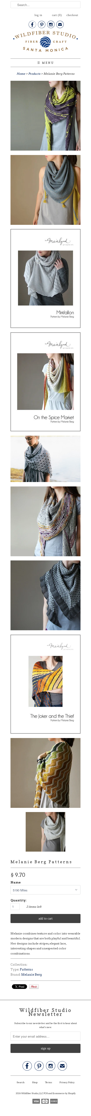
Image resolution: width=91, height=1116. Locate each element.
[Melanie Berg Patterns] (45, 116)
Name (15, 882)
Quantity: (18, 900)
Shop (35, 1082)
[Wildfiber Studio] (45, 42)
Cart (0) (57, 15)
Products (34, 73)
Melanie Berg (31, 974)
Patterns (26, 969)
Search (20, 1082)
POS (46, 1093)
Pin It (34, 986)
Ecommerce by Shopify (64, 1093)
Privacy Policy (67, 1082)
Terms (48, 1082)
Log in (38, 15)
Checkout (72, 15)
